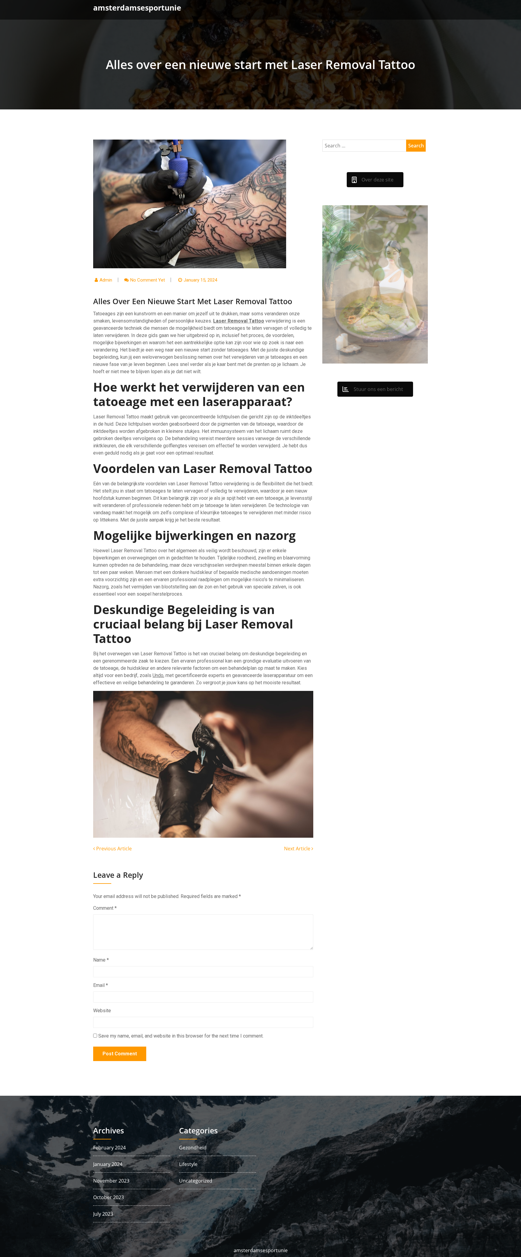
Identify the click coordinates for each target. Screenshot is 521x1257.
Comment (105, 908)
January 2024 (107, 1164)
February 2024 (109, 1147)
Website (102, 1010)
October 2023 (108, 1197)
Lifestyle (188, 1164)
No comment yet (147, 280)
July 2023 (103, 1214)
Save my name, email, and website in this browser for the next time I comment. (181, 1036)
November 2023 (111, 1180)
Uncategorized (195, 1180)
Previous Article (113, 848)
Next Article (297, 848)
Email (100, 985)
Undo (158, 675)
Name (101, 960)
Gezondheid (193, 1147)
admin (105, 280)
